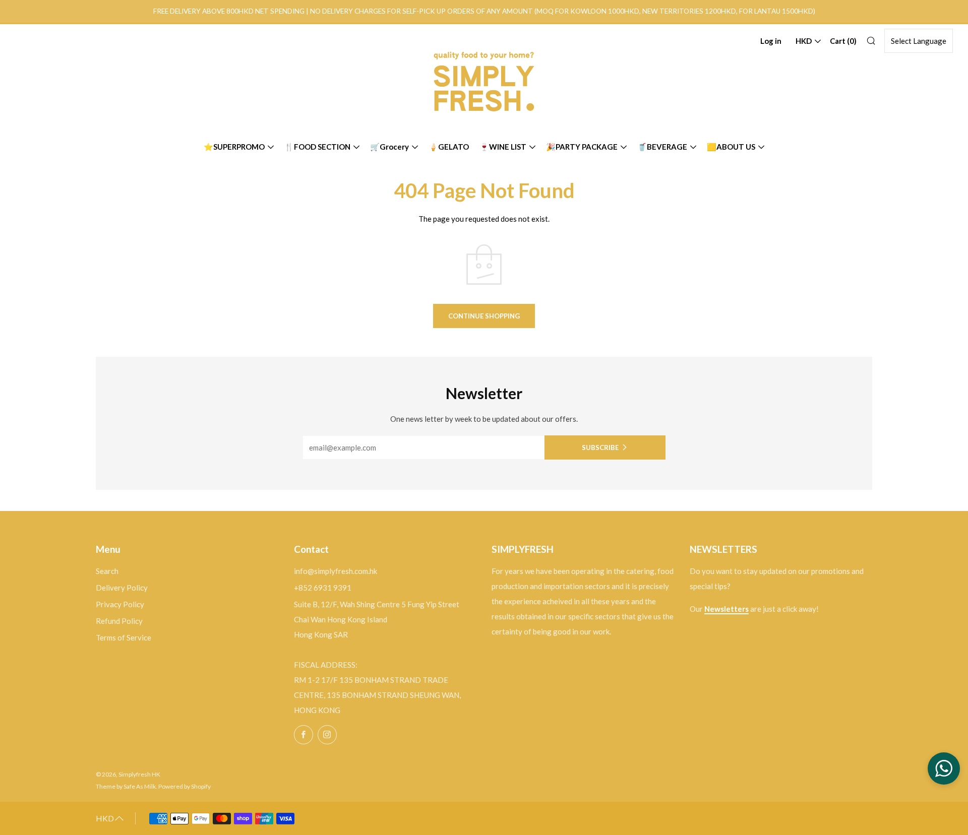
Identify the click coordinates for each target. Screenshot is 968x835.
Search (107, 570)
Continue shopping (484, 316)
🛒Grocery (389, 146)
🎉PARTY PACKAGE (582, 146)
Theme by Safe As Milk (126, 786)
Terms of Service (123, 637)
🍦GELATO (449, 146)
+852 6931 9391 (322, 587)
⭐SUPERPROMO (234, 146)
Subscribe (600, 447)
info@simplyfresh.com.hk (335, 570)
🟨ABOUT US (731, 146)
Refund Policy (119, 620)
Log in (770, 40)
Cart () (843, 40)
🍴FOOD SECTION (317, 146)
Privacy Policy (120, 604)
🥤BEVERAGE (662, 146)
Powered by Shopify (184, 786)
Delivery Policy (122, 587)
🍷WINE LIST (502, 146)
